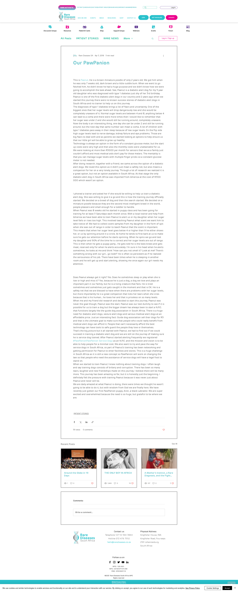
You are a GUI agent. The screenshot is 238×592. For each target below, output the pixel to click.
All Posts (66, 38)
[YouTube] (123, 562)
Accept (227, 588)
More (127, 38)
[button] (82, 18)
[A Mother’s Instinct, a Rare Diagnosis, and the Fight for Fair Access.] (159, 459)
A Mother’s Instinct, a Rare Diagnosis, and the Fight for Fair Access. (159, 474)
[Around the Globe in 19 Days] (78, 459)
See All (174, 444)
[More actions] (163, 55)
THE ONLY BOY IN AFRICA (118, 473)
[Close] (235, 588)
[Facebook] (110, 562)
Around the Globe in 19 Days (76, 474)
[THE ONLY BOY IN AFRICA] (119, 459)
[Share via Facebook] (74, 422)
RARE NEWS (111, 38)
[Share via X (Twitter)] (80, 422)
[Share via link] (92, 422)
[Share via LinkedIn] (86, 422)
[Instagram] (114, 562)
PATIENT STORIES (87, 38)
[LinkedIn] (127, 562)
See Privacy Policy (192, 588)
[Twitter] (118, 562)
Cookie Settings (213, 588)
